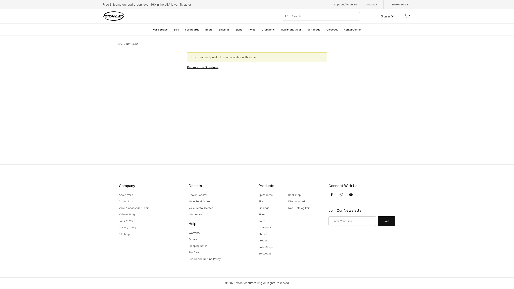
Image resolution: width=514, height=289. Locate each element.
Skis (261, 201)
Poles (262, 221)
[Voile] (114, 16)
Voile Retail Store (199, 201)
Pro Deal (194, 252)
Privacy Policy (127, 227)
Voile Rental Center (201, 208)
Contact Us (371, 4)
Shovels (263, 234)
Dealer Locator (198, 194)
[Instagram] (341, 194)
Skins (262, 214)
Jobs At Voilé (127, 221)
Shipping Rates (198, 245)
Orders (193, 239)
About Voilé (126, 194)
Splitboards (266, 194)
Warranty (194, 232)
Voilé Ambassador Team (134, 208)
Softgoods (265, 253)
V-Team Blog (127, 214)
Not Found (132, 43)
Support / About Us (345, 4)
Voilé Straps (266, 247)
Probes (263, 240)
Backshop (294, 194)
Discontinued (296, 201)
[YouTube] (351, 194)
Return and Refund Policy (205, 259)
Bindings (264, 208)
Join (386, 221)
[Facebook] (331, 194)
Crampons (265, 227)
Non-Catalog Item (299, 208)
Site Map (124, 234)
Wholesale (195, 214)
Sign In (385, 16)
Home (119, 44)
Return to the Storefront (202, 67)
